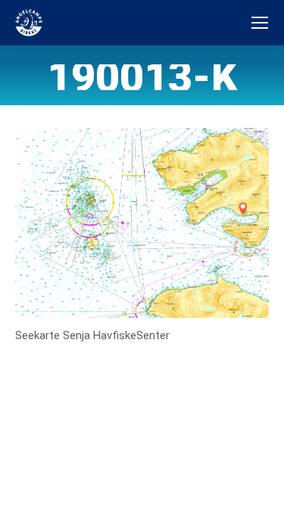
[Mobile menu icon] (260, 23)
